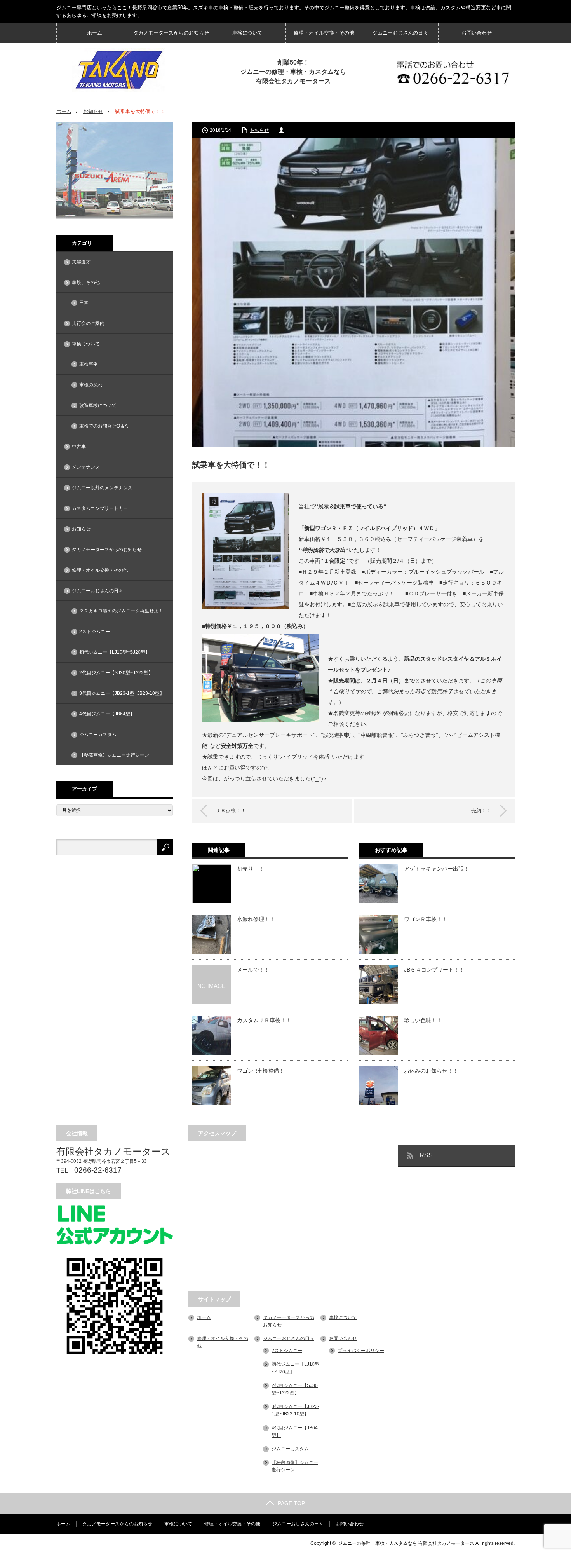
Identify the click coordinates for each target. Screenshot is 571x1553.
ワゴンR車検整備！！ (263, 1071)
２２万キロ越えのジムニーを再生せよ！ (121, 611)
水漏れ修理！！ (256, 919)
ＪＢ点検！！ (231, 810)
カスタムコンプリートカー (100, 508)
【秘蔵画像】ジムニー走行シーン (114, 755)
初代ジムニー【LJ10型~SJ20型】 (114, 652)
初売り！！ (250, 868)
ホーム (94, 33)
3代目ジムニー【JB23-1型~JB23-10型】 (121, 693)
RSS (426, 1155)
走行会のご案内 (88, 323)
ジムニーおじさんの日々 (400, 33)
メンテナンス (86, 467)
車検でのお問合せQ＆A (103, 426)
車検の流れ (91, 384)
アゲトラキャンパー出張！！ (439, 868)
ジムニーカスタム (98, 734)
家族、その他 (86, 282)
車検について (247, 33)
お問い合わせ (476, 33)
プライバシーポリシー (361, 1350)
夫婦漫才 (81, 262)
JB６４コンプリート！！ (434, 970)
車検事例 (88, 364)
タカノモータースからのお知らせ (171, 33)
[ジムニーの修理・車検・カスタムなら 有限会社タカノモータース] (118, 70)
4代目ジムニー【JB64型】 (107, 714)
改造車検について (98, 405)
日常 (84, 302)
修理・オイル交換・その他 (324, 33)
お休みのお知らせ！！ (431, 1071)
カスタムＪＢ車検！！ (264, 1020)
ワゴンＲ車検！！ (425, 919)
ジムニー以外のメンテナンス (102, 487)
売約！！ (481, 810)
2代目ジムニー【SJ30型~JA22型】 (116, 672)
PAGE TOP (291, 1503)
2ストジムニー (94, 631)
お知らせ (93, 111)
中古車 (79, 446)
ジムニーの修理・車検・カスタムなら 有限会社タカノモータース (406, 1543)
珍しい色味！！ (423, 1020)
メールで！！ (253, 970)
